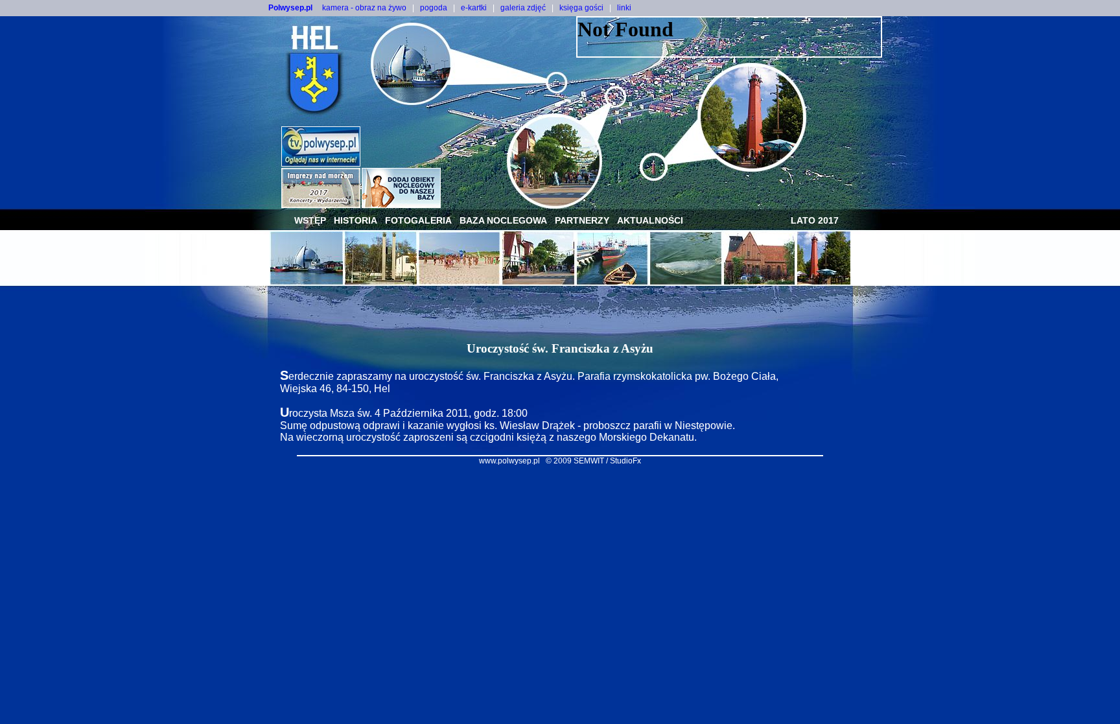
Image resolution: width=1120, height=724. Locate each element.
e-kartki (474, 7)
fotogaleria (418, 220)
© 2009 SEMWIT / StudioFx (593, 460)
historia (355, 220)
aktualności (650, 220)
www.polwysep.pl (509, 460)
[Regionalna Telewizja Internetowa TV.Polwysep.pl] (320, 163)
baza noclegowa (503, 220)
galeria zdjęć (523, 7)
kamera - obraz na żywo (364, 7)
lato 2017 (815, 220)
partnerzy (582, 220)
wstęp (310, 220)
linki (624, 7)
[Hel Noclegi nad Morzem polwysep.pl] (401, 204)
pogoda (433, 7)
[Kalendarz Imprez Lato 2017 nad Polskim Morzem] (320, 204)
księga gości (581, 7)
